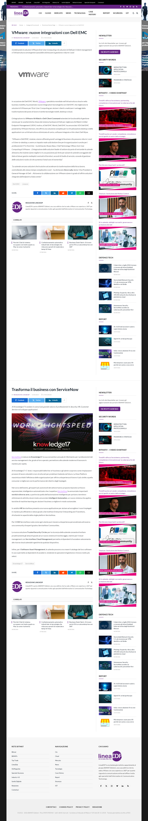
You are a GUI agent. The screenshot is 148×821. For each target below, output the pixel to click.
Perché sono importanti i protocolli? (112, 165)
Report (106, 13)
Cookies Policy (66, 807)
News (68, 13)
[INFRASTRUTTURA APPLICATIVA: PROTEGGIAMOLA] (105, 70)
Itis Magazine (46, 2)
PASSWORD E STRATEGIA (123, 80)
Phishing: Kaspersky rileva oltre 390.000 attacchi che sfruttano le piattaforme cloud (125, 295)
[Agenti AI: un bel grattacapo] (105, 341)
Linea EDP (37, 2)
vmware (25, 184)
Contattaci (101, 2)
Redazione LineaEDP (22, 38)
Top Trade (28, 2)
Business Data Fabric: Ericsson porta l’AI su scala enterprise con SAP (81, 244)
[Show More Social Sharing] (64, 43)
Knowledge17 (18, 564)
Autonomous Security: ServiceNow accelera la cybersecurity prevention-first (123, 308)
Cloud (48, 13)
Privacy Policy (83, 807)
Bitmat (14, 752)
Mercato (58, 13)
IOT (127, 13)
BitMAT (14, 2)
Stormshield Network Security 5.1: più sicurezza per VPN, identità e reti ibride (124, 282)
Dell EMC (16, 184)
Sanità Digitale (66, 2)
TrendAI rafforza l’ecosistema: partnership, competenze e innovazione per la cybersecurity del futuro (117, 103)
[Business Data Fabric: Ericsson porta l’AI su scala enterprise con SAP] (80, 233)
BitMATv (20, 2)
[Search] (137, 13)
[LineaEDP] (21, 13)
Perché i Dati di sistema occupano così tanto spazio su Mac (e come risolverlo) (24, 244)
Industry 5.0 (55, 2)
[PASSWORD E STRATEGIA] (105, 83)
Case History (92, 13)
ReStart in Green (77, 2)
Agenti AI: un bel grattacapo (123, 339)
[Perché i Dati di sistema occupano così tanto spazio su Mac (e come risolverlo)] (24, 233)
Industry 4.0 (16, 777)
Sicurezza (118, 13)
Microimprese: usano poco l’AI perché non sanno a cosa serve (124, 364)
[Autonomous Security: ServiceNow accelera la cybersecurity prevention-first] (105, 308)
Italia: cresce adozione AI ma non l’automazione (124, 352)
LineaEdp (15, 765)
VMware (42, 101)
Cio (40, 13)
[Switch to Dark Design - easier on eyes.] (133, 13)
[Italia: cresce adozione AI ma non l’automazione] (105, 353)
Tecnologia (79, 13)
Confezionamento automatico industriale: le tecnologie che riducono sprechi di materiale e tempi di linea (48, 7)
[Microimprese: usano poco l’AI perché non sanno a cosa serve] (105, 365)
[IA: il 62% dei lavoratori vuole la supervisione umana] (105, 329)
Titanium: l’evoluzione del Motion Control (114, 194)
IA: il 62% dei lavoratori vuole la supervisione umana (124, 328)
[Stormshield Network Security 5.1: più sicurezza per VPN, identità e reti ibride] (105, 283)
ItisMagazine (16, 769)
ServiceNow (16, 457)
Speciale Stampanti (90, 2)
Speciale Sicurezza (18, 773)
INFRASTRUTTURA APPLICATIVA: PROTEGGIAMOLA (120, 69)
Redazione (15, 786)
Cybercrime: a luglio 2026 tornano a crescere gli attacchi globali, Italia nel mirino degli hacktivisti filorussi (125, 268)
